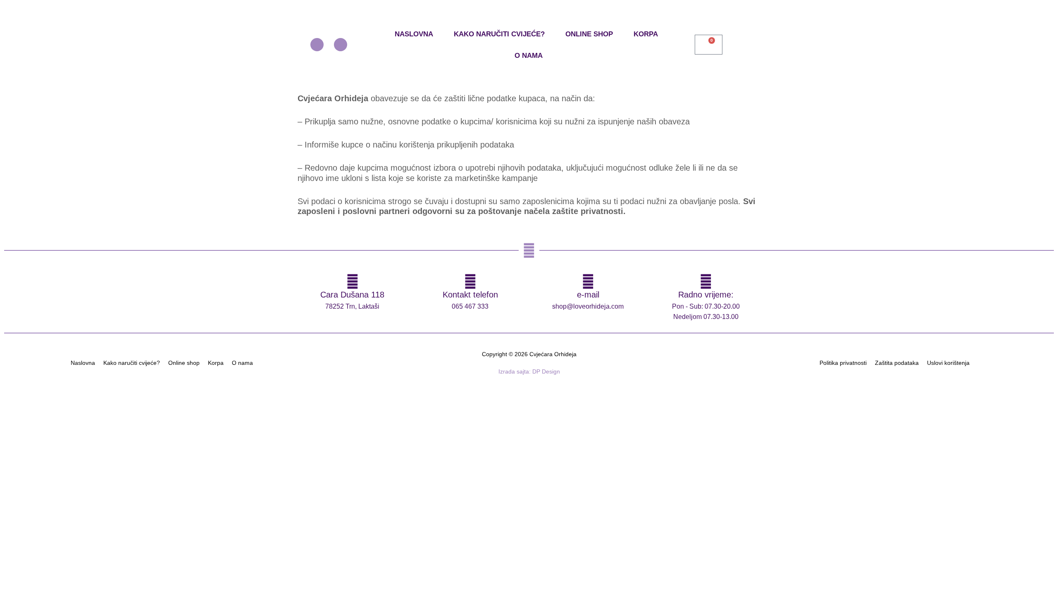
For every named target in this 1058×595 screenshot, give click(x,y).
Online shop (589, 34)
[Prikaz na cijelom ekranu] (51, 389)
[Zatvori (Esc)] (120, 389)
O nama (529, 55)
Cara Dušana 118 (352, 294)
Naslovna (414, 34)
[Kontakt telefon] (470, 281)
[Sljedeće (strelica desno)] (51, 400)
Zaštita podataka (897, 362)
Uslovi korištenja (948, 362)
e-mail (588, 294)
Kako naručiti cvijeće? (499, 34)
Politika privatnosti (843, 362)
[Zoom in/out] (16, 389)
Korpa (646, 34)
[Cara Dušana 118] (352, 281)
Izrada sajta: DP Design (529, 371)
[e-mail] (588, 281)
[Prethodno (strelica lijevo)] (16, 400)
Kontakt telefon (470, 294)
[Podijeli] (85, 389)
